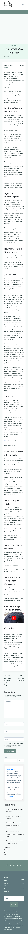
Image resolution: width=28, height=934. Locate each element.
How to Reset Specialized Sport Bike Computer (7, 680)
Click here (12, 789)
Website (7, 739)
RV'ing (5, 854)
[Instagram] (14, 865)
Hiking (5, 852)
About (22, 886)
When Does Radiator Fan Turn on (20, 679)
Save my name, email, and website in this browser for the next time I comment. (14, 745)
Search (5, 757)
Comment (8, 701)
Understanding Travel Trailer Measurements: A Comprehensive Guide (15, 834)
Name (7, 724)
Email (7, 731)
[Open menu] (22, 5)
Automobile (14, 45)
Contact (22, 888)
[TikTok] (20, 865)
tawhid (6, 56)
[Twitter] (10, 865)
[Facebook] (7, 865)
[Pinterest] (17, 865)
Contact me (10, 796)
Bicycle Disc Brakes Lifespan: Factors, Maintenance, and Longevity (14, 825)
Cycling (6, 850)
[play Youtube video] (14, 617)
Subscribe (14, 905)
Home (5, 880)
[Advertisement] (14, 29)
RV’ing (5, 886)
